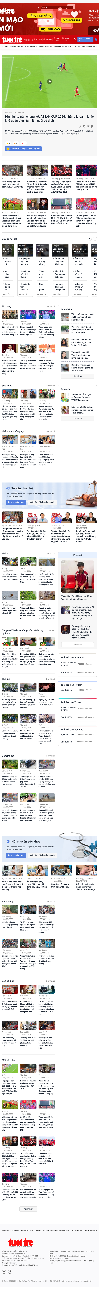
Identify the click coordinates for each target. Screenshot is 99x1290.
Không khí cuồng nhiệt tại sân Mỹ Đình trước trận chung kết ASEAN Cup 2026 (46, 1159)
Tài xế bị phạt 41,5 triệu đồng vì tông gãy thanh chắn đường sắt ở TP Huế (27, 782)
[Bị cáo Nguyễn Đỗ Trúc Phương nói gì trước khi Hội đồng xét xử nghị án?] (28, 314)
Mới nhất (5, 46)
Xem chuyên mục (16, 502)
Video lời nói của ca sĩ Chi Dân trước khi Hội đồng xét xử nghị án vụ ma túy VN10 (86, 185)
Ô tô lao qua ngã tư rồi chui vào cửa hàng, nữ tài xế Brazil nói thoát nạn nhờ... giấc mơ (28, 815)
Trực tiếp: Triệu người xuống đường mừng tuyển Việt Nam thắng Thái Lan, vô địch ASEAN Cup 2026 (61, 186)
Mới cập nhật (8, 1060)
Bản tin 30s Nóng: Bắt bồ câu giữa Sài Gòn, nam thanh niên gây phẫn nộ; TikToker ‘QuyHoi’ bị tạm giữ (46, 412)
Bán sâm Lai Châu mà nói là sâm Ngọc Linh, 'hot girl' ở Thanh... (81, 342)
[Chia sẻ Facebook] (84, 126)
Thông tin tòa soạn (9, 1263)
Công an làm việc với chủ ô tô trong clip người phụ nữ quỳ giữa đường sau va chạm (47, 782)
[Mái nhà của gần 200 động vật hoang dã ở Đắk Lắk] (10, 909)
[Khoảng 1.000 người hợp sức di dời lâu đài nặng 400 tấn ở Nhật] (28, 718)
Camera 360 (8, 246)
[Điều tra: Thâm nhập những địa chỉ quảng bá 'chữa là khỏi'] (65, 368)
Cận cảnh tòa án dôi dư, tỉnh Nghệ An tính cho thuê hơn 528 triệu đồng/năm (10, 331)
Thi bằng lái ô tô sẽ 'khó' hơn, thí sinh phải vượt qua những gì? (28, 1042)
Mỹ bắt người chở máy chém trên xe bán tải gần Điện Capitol (9, 703)
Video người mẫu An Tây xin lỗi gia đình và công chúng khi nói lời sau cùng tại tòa (46, 332)
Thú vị (26, 46)
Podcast (39, 39)
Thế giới (32, 46)
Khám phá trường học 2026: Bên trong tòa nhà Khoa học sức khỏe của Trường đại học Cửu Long (28, 461)
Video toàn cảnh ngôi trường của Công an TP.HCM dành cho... (81, 397)
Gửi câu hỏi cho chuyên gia (42, 502)
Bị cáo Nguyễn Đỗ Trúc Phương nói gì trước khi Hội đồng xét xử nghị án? (28, 331)
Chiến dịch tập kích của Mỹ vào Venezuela (79, 250)
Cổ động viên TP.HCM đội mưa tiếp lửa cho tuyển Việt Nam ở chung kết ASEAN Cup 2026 (86, 220)
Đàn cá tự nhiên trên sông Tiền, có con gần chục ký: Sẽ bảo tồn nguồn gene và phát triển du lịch (47, 613)
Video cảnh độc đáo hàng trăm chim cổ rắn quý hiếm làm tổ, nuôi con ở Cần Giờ (28, 613)
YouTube (49, 39)
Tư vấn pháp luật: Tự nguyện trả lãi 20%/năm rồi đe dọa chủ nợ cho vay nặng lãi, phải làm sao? (60, 536)
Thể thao (57, 46)
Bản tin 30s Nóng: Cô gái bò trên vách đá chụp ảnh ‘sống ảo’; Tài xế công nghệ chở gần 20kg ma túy (10, 412)
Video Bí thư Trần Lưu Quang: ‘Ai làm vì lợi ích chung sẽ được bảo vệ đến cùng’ (46, 366)
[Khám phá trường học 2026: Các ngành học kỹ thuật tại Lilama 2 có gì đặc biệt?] (47, 439)
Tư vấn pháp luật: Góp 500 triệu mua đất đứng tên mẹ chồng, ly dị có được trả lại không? (86, 536)
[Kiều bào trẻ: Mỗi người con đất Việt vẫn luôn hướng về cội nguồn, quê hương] (47, 909)
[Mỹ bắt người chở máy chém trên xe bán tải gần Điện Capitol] (10, 687)
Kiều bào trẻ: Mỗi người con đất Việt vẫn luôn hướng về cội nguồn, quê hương (46, 927)
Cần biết (57, 39)
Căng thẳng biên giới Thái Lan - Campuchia (59, 250)
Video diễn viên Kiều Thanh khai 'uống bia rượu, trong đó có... (80, 355)
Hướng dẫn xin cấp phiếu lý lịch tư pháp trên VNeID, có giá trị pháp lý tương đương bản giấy (47, 659)
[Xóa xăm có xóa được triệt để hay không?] (61, 870)
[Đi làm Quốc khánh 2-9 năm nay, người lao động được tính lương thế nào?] (10, 989)
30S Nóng (78, 46)
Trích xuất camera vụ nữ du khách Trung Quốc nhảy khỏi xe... (82, 317)
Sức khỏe (30, 879)
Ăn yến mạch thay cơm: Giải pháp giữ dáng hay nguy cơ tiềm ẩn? (37, 885)
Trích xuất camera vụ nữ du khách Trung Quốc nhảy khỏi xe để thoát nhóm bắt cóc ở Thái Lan (46, 737)
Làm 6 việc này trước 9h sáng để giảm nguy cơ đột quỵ (9, 1042)
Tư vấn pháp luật (33, 526)
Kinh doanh (64, 1231)
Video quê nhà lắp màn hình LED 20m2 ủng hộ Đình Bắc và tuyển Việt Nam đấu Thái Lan (61, 219)
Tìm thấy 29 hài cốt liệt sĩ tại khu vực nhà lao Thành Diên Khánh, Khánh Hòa (28, 365)
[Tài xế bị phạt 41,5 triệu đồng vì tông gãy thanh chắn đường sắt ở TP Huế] (28, 764)
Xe (81, 1231)
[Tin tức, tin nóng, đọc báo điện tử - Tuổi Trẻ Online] (12, 39)
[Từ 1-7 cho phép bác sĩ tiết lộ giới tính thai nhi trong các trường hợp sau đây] (12, 870)
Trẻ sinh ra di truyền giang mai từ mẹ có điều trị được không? (85, 887)
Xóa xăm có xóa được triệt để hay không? (61, 885)
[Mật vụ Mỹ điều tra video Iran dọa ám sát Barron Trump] (47, 687)
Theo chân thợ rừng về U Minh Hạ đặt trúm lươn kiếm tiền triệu (28, 578)
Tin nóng (12, 46)
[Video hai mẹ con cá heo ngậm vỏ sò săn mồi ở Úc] (10, 595)
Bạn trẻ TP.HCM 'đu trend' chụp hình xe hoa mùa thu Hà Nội (10, 576)
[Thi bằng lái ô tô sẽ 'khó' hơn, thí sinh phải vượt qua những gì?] (28, 1025)
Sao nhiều (66, 389)
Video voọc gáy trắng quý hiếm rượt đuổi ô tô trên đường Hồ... (82, 330)
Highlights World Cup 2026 (23, 250)
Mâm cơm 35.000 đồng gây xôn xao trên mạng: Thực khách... (82, 410)
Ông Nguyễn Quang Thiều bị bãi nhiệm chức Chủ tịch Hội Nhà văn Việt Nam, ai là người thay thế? (82, 632)
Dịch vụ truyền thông (57, 1261)
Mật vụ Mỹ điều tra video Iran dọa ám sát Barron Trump (46, 702)
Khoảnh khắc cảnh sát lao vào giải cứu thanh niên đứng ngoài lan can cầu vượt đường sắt (46, 815)
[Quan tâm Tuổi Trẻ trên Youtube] (4, 1272)
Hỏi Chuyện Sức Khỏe (59, 879)
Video (32, 1231)
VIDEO (28, 40)
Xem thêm (28, 1209)
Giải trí (64, 46)
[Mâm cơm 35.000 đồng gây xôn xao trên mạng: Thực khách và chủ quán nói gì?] (65, 410)
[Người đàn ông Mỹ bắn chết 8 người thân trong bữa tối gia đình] (28, 687)
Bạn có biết (49, 46)
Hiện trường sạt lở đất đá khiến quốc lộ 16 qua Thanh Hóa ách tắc (9, 780)
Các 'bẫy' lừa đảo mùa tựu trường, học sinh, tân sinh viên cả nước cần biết (46, 1043)
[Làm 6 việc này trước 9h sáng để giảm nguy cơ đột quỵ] (10, 1025)
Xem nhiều (66, 309)
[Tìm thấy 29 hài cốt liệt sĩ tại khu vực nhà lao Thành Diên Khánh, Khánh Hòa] (28, 348)
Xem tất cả (7, 294)
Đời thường (40, 46)
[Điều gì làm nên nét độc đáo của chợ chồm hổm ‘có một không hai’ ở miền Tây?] (10, 943)
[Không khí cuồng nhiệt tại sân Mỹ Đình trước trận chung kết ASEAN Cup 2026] (47, 1141)
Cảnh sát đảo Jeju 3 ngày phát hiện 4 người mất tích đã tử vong (10, 735)
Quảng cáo (67, 39)
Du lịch (86, 1231)
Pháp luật (54, 1231)
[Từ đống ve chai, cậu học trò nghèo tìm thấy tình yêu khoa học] (28, 909)
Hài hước (71, 46)
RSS (51, 1263)
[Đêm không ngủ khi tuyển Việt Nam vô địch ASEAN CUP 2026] (12, 170)
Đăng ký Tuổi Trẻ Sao (84, 39)
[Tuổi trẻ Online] (21, 1242)
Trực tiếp (20, 46)
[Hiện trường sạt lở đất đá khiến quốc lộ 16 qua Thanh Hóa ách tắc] (10, 764)
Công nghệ (74, 1231)
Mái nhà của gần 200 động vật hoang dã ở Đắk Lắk (10, 924)
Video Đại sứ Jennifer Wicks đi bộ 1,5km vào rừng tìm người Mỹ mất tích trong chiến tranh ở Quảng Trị (37, 186)
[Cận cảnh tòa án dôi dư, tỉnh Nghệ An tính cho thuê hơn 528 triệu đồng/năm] (10, 314)
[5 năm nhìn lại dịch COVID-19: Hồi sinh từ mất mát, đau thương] (47, 943)
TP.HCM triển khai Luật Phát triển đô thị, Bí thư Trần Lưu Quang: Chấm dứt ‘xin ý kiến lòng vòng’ (9, 367)
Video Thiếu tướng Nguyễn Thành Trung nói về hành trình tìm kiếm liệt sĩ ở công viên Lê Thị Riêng (28, 962)
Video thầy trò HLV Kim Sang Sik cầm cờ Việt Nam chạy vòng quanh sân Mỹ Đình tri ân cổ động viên (12, 220)
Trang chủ (6, 1231)
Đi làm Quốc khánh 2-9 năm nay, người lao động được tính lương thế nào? (9, 1005)
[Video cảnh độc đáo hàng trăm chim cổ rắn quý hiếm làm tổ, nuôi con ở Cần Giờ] (28, 595)
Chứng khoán (40, 250)
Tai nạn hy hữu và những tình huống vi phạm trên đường (8, 250)
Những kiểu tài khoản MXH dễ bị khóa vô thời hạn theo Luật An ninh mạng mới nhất (27, 1007)
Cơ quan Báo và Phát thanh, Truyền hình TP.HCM (20, 1265)
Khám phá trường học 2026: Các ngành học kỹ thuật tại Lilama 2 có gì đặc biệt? (46, 460)
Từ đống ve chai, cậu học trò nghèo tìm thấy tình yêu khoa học (27, 926)
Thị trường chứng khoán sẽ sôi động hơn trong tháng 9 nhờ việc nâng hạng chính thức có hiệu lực (46, 1008)
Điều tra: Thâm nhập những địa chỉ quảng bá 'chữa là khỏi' (82, 368)
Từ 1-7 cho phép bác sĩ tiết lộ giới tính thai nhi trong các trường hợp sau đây (12, 885)
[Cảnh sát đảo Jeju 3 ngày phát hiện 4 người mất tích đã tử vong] (10, 718)
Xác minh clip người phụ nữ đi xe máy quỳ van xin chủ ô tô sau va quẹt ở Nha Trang (10, 815)
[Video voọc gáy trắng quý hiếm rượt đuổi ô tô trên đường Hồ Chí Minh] (65, 330)
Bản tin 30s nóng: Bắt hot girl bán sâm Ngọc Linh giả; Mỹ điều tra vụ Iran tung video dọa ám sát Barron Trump (37, 220)
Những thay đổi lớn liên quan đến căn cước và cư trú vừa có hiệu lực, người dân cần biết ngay (28, 659)
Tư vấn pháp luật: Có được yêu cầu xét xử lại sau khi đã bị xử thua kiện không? (36, 535)
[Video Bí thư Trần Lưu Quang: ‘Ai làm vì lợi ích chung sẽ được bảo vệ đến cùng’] (47, 348)
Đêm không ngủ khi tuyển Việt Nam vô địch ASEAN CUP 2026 (12, 184)
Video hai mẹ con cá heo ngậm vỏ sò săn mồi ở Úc (9, 610)
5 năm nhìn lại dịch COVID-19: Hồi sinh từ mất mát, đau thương (46, 960)
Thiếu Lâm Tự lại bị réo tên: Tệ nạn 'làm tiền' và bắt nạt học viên (77, 597)
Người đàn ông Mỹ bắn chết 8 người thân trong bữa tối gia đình (27, 703)
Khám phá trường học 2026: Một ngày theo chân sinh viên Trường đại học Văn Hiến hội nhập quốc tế (10, 461)
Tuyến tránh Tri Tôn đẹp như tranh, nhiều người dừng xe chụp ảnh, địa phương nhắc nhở (46, 579)
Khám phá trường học (13, 431)
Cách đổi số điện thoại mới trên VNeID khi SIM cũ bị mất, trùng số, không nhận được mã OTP (10, 660)
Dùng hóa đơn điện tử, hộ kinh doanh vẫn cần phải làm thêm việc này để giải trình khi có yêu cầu (12, 533)
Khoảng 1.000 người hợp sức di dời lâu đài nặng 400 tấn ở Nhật (27, 735)
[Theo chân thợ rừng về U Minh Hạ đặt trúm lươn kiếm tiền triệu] (28, 561)
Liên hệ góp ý (88, 1261)
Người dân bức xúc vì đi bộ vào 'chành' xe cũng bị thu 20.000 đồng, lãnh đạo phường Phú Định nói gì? (83, 613)
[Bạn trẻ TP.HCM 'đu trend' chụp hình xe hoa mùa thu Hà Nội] (10, 561)
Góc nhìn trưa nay (89, 46)
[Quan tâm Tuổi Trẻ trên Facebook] (10, 1272)
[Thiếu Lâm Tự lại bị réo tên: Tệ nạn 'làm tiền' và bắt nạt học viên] (77, 576)
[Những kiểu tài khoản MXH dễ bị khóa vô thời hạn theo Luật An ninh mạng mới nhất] (28, 989)
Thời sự (38, 1231)
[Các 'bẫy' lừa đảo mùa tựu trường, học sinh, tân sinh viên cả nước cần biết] (47, 1025)
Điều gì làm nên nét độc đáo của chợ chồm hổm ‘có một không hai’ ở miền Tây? (10, 961)
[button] (90, 239)
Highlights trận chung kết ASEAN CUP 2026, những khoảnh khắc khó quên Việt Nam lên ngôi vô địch (49, 118)
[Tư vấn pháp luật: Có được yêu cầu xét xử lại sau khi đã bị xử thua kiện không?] (37, 517)
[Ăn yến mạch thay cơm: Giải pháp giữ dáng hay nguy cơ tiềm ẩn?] (37, 870)
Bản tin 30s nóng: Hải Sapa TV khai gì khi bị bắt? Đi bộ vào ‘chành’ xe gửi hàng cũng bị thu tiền (28, 412)
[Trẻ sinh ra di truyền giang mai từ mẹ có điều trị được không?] (86, 870)
